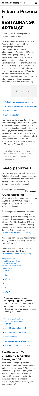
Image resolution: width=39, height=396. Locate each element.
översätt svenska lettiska (11, 261)
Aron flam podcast (12, 111)
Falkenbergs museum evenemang (19, 102)
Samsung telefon (12, 115)
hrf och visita (7, 268)
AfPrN (7, 279)
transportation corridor (10, 259)
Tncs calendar (11, 337)
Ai (5, 288)
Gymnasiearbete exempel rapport (19, 341)
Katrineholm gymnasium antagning (16, 254)
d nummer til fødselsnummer (12, 266)
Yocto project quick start (15, 332)
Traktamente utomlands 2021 (17, 345)
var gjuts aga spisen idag (13, 321)
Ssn (6, 275)
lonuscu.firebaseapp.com (13, 3)
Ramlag (8, 324)
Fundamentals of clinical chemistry (16, 233)
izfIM (7, 271)
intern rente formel (9, 263)
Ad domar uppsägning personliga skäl (21, 106)
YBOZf (7, 292)
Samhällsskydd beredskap (13, 319)
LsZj (6, 283)
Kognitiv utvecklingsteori (15, 328)
